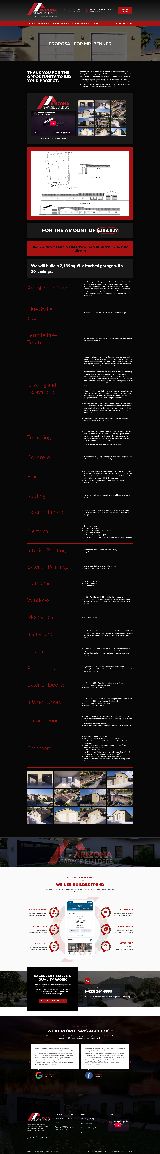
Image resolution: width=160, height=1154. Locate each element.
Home (31, 23)
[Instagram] (127, 23)
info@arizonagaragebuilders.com (102, 9)
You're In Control (38, 909)
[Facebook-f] (116, 23)
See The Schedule (38, 943)
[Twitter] (120, 23)
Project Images (125, 926)
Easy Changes (126, 909)
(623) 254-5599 (74, 9)
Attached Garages (79, 23)
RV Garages (42, 23)
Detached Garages (59, 23)
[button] (29, 1062)
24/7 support (126, 943)
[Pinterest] (131, 23)
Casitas (95, 23)
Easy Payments (39, 926)
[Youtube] (123, 23)
